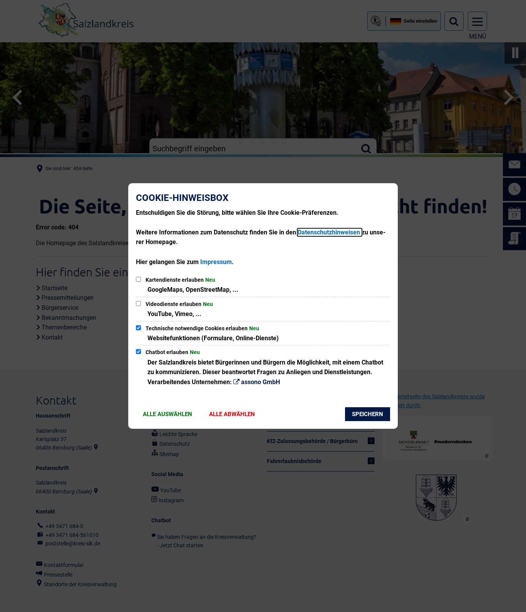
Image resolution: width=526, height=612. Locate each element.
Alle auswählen (167, 414)
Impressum (216, 262)
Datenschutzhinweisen (330, 232)
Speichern (367, 414)
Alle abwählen (232, 414)
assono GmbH (260, 382)
